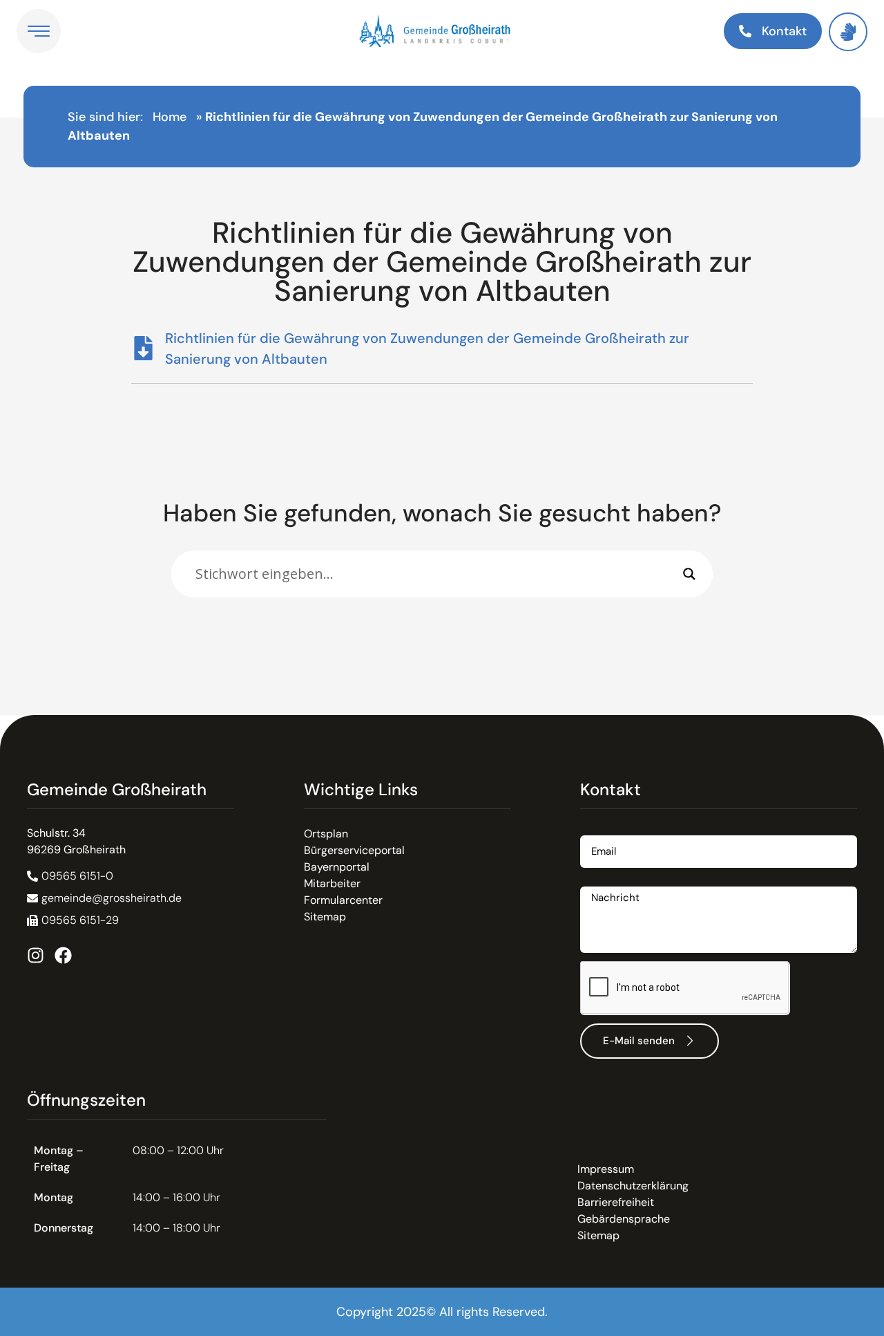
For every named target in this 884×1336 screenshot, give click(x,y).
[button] (73, 920)
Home (169, 117)
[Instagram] (35, 955)
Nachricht (605, 881)
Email (594, 830)
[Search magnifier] (689, 574)
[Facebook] (63, 955)
